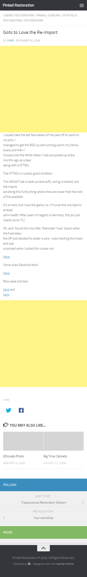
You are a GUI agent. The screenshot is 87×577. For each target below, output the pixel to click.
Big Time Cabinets (55, 456)
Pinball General (48, 15)
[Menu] (81, 5)
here (6, 289)
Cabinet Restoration (18, 15)
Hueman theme (64, 563)
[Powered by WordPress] (29, 563)
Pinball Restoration (18, 5)
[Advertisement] (43, 89)
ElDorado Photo (13, 456)
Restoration (33, 20)
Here (6, 257)
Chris (10, 40)
